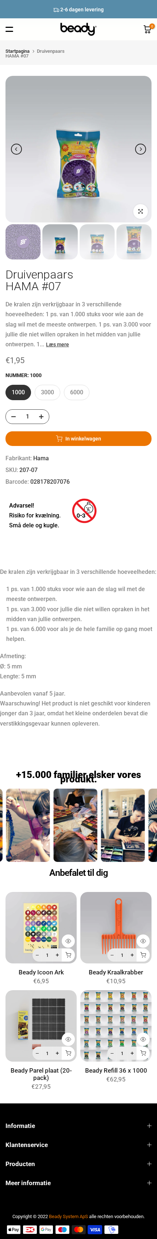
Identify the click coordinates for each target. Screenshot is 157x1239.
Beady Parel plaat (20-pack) (41, 1074)
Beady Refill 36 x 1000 (116, 1070)
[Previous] (16, 149)
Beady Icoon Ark (41, 972)
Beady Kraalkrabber (116, 972)
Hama (41, 458)
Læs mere (57, 344)
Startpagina (17, 51)
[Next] (140, 149)
